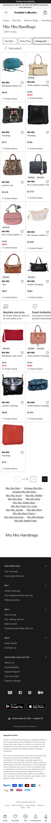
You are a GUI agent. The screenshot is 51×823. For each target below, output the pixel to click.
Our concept (11, 571)
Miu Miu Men (13, 488)
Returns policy (12, 600)
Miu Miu (16, 20)
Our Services (12, 566)
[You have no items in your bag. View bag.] (45, 12)
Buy (7, 585)
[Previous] (17, 479)
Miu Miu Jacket (14, 510)
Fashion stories (13, 680)
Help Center (11, 643)
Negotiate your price (14, 312)
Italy (28, 807)
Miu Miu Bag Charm (24, 513)
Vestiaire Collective (17, 657)
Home (6, 20)
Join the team (12, 676)
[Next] (33, 479)
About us (9, 662)
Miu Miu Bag (15, 499)
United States (31, 805)
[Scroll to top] (45, 479)
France (7, 805)
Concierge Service (14, 576)
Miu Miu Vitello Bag (24, 503)
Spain (23, 807)
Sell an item (11, 623)
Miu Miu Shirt (34, 510)
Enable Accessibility (25, 1)
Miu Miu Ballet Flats (25, 521)
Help (7, 638)
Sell (7, 609)
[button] (45, 12)
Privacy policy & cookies (24, 726)
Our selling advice (14, 619)
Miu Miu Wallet (33, 495)
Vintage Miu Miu (33, 488)
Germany (41, 805)
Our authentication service (19, 595)
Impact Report (12, 671)
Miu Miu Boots (35, 517)
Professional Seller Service (19, 628)
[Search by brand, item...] (6, 12)
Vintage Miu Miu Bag (24, 492)
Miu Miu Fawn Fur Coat (24, 506)
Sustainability (12, 667)
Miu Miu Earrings (13, 517)
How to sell (10, 614)
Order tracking (12, 590)
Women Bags (31, 20)
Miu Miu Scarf (14, 495)
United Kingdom (18, 805)
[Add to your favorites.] (22, 83)
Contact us (10, 647)
